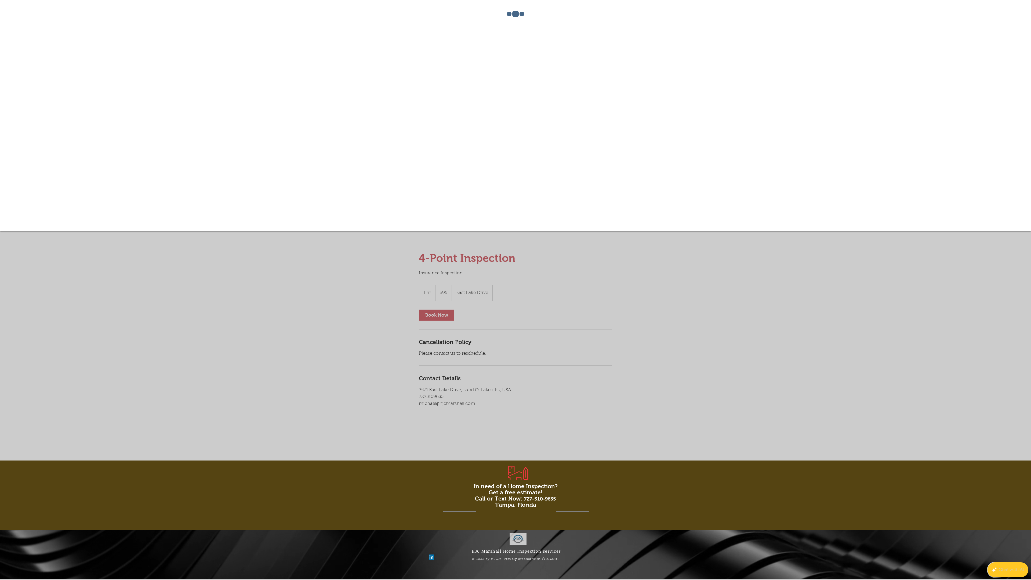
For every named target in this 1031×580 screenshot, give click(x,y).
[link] (436, 315)
